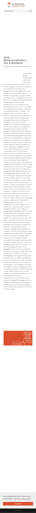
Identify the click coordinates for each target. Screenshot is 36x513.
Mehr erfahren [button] (26, 499)
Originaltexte (9, 66)
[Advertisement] (18, 38)
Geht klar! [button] (18, 503)
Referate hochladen (22, 342)
